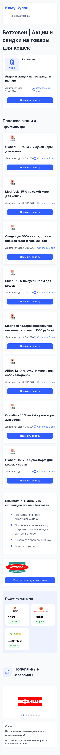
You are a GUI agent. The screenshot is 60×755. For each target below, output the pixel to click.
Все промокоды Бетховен (30, 580)
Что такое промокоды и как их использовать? (25, 733)
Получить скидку (30, 100)
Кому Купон (16, 8)
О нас (9, 726)
